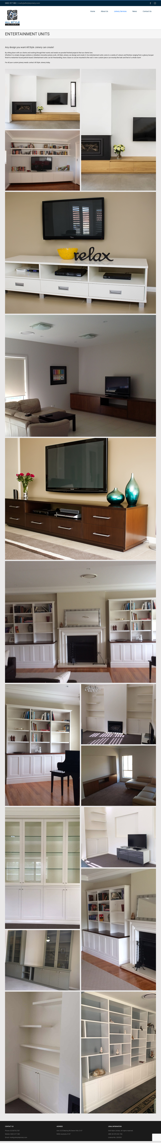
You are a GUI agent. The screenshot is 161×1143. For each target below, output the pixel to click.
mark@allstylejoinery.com (29, 3)
